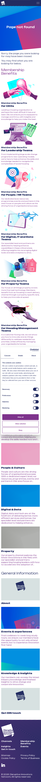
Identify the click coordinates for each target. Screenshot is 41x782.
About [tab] (33, 355)
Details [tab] (20, 355)
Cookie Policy (8, 758)
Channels (6, 741)
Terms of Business (30, 758)
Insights (6, 746)
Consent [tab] (7, 355)
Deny (20, 430)
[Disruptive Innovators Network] (3, 3)
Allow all (20, 417)
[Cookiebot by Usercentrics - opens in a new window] (30, 350)
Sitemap (5, 755)
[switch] (36, 395)
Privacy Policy (27, 755)
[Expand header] (38, 3)
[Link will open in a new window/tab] (3, 765)
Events (24, 746)
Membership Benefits (12, 71)
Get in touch (8, 749)
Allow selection (20, 424)
